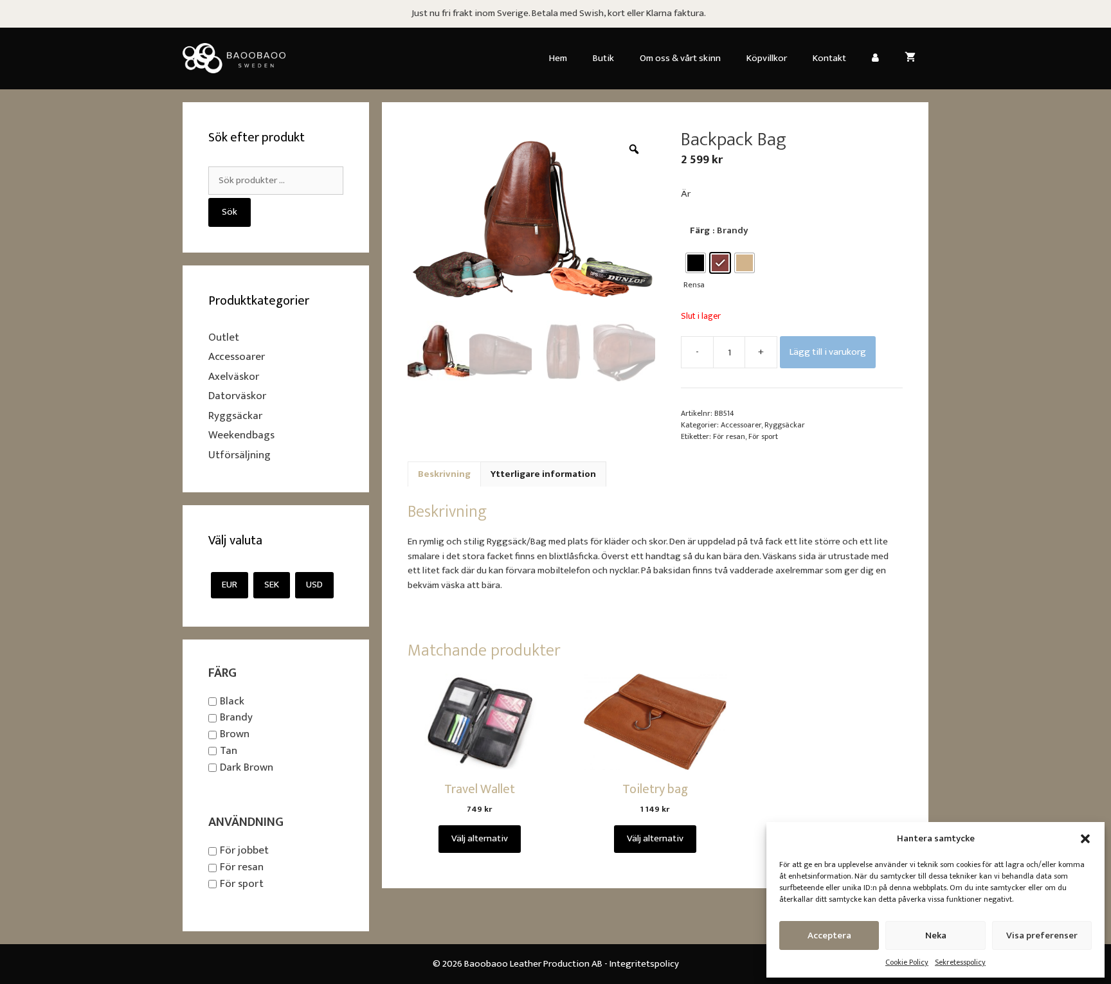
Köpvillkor (766, 58)
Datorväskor (237, 396)
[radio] (695, 263)
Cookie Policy (906, 962)
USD (314, 585)
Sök (229, 212)
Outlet (223, 337)
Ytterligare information (543, 474)
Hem (558, 58)
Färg (700, 230)
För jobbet (244, 851)
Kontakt (829, 58)
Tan (228, 751)
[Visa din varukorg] (910, 58)
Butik (603, 58)
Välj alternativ (479, 838)
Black (232, 701)
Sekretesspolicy (960, 962)
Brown (234, 734)
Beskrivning (444, 474)
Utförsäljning (239, 455)
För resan (729, 436)
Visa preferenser (1042, 935)
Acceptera (829, 935)
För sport (763, 436)
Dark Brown (246, 767)
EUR (229, 585)
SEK (271, 585)
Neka (935, 935)
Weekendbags (241, 435)
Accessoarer (741, 424)
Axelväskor (233, 377)
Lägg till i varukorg (828, 352)
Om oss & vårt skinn (680, 58)
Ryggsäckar (784, 424)
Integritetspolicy (644, 964)
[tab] (444, 474)
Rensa (694, 285)
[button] (1085, 838)
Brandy (236, 718)
